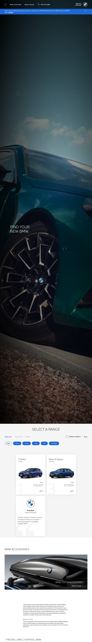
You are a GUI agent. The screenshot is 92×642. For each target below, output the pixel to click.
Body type (8, 437)
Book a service (29, 4)
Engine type (19, 437)
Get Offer (10, 12)
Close (85, 11)
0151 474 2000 (45, 4)
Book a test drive (15, 4)
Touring (27, 443)
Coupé (35, 443)
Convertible (54, 443)
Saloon (17, 443)
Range (28, 437)
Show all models (75, 436)
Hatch (8, 443)
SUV (44, 443)
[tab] (8, 437)
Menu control (5, 4)
